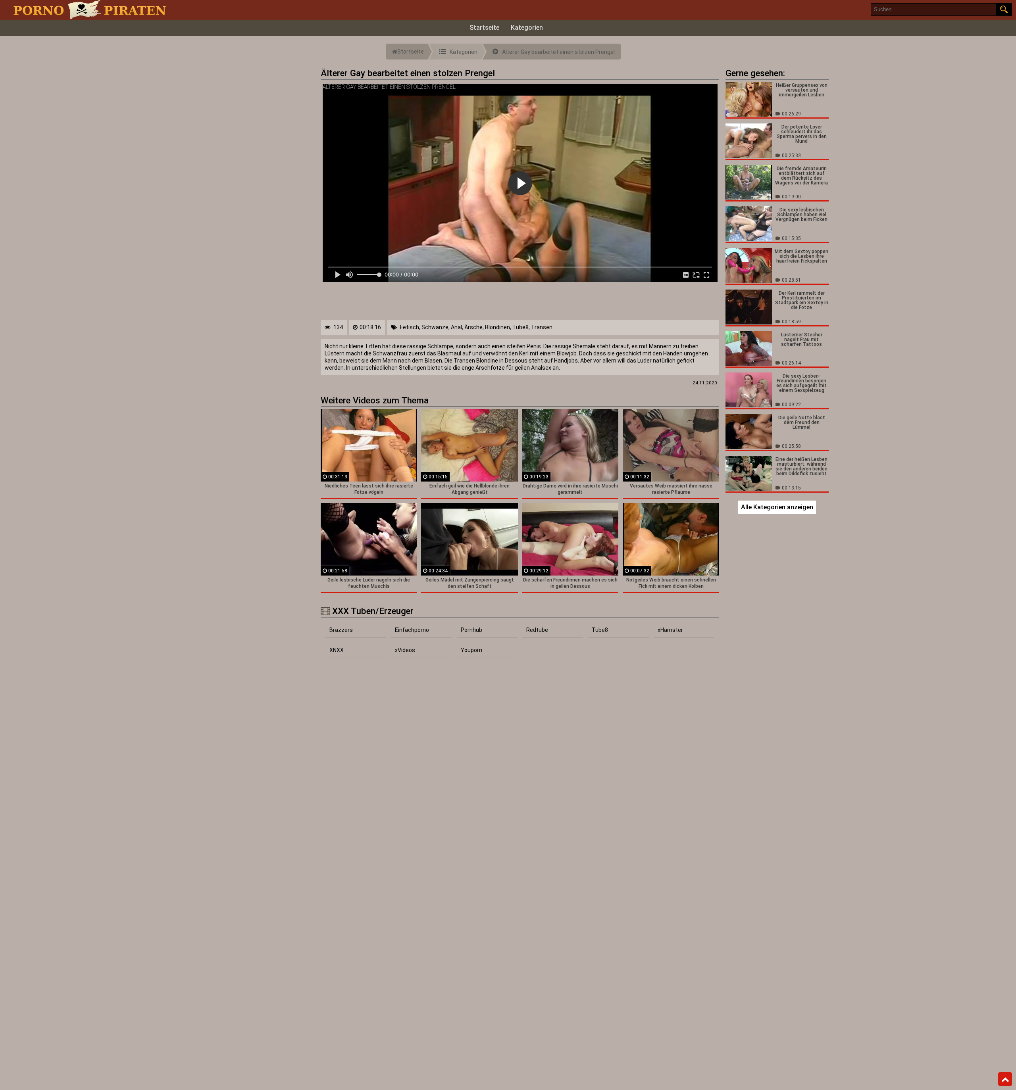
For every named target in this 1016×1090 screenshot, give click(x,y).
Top (1005, 1079)
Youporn (471, 650)
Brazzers (341, 630)
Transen (541, 327)
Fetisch (409, 327)
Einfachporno (412, 630)
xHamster (670, 630)
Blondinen (497, 327)
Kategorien (527, 27)
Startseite (484, 27)
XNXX (336, 650)
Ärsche (473, 327)
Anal (456, 327)
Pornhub (471, 630)
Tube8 (520, 327)
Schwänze (434, 327)
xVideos (405, 650)
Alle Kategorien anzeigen (777, 507)
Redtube (537, 630)
